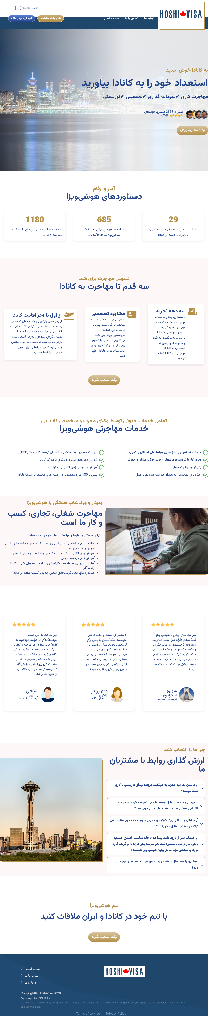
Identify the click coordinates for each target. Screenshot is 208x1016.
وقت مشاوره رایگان (192, 130)
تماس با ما (131, 18)
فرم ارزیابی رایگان (21, 18)
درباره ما (149, 18)
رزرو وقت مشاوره (50, 18)
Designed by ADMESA (35, 998)
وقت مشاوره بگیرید (104, 380)
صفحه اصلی (111, 18)
